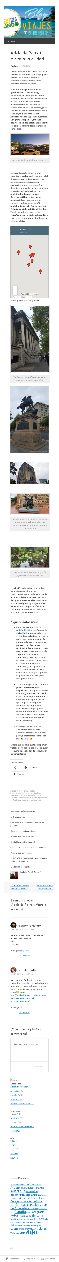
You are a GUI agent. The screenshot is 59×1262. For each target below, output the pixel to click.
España (20, 1212)
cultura (38, 1201)
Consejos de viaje (38, 1198)
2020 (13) (14, 1158)
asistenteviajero (30, 925)
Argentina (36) (17, 1091)
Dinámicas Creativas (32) (22, 1103)
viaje (22, 1232)
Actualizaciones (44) (20, 1087)
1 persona (26, 951)
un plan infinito (29, 970)
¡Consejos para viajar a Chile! (23, 831)
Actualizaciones (26, 793)
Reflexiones (16, 1225)
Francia (22, 1216)
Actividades (15, 1184)
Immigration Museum (28, 798)
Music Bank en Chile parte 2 (22, 841)
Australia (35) (16, 1099)
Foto (28, 1212)
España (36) (16, 1095)
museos (26, 1219)
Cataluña (13, 1198)
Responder (24, 955)
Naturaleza (33, 1219)
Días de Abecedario (28, 1206)
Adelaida (37, 793)
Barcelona (30, 1192)
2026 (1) (14, 1141)
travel (28, 1228)
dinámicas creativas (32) (22, 1126)
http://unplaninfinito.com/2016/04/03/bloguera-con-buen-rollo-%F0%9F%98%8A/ (29, 998)
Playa (17, 1222)
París (12, 1222)
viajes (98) (15, 1114)
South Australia (28, 800)
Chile (20, 1198)
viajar (42, 1228)
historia (38, 1215)
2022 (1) (14, 1149)
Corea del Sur (25, 1201)
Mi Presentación (17, 817)
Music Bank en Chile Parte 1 (23, 836)
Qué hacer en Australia (27, 1222)
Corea (14, 1201)
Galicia (29, 1215)
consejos (26, 1198)
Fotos (14, 1215)
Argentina (17, 1187)
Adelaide (14, 795)
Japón (13, 1219)
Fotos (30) (15, 1131)
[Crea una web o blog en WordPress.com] (11, 1248)
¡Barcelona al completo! (20, 866)
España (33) (15, 1122)
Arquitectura (32, 1187)
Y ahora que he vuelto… (21, 852)
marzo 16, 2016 (23, 66)
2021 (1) (14, 1153)
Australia (30, 791)
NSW (40, 1219)
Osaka (45, 1219)
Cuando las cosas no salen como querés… (29, 847)
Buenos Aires (30, 1194)
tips (22, 1228)
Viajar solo (15, 1233)
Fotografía (37, 1212)
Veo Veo (35, 1229)
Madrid (19, 1219)
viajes (38, 800)
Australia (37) (16, 1118)
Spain (38, 1225)
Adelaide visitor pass (27, 630)
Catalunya (43, 1195)
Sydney (15, 1228)
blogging (16, 1194)
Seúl (24, 1226)
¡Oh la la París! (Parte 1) (30, 872)
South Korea (31, 1226)
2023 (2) (14, 1145)
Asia (41, 1187)
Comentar (38, 1066)
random (40, 1222)
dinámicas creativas (25, 1205)
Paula (13, 66)
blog (36, 1191)
